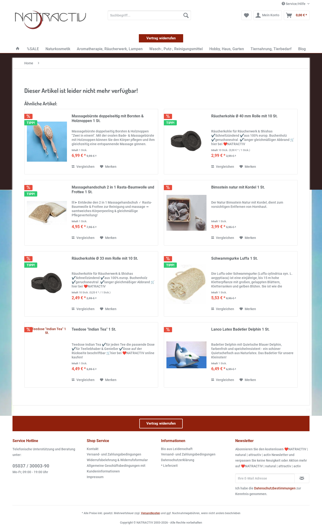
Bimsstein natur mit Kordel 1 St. (238, 187)
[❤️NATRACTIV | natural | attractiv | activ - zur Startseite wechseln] (50, 20)
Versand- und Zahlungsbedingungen (114, 454)
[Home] (17, 49)
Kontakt (93, 449)
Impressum (95, 477)
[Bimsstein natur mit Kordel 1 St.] (186, 213)
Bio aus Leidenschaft (177, 449)
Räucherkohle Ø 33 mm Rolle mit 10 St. (105, 258)
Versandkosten (150, 513)
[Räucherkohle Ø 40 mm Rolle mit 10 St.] (186, 141)
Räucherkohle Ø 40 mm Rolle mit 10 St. (244, 116)
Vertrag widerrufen (161, 38)
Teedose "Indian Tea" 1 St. (94, 329)
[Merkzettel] (246, 15)
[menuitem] (149, 15)
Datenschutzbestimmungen (275, 488)
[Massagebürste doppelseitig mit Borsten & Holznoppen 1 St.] (47, 141)
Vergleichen (85, 166)
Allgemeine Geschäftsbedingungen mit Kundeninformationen (116, 468)
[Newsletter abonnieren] (301, 478)
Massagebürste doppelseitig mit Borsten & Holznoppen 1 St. (108, 118)
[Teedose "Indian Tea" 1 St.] (47, 355)
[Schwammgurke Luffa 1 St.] (186, 284)
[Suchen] (186, 15)
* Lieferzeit (169, 465)
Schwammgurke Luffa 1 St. (234, 258)
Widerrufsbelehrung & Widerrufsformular (117, 460)
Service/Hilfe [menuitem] (295, 4)
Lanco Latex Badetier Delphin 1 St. (240, 329)
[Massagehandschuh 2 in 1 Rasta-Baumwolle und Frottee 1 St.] (47, 213)
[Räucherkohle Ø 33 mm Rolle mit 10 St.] (47, 284)
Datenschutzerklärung (177, 460)
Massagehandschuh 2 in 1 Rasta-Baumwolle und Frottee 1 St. (113, 189)
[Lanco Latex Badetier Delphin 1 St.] (186, 355)
